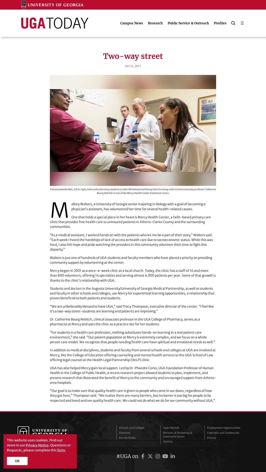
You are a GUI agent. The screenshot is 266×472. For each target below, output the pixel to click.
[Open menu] (242, 23)
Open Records (171, 427)
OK (17, 461)
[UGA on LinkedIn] (173, 456)
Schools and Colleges (131, 427)
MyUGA (167, 441)
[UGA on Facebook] (143, 456)
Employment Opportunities (223, 427)
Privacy (211, 437)
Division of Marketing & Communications (177, 434)
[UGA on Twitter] (151, 456)
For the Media (127, 437)
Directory (124, 432)
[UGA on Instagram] (158, 456)
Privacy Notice (37, 445)
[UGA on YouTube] (166, 456)
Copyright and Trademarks (223, 432)
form (61, 450)
